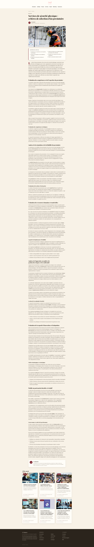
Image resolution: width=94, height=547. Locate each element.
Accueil (29, 11)
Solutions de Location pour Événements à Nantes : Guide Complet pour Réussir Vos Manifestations (63, 486)
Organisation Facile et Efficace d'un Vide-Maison (46, 485)
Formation (41, 539)
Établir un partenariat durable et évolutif (54, 56)
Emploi (50, 6)
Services (46, 6)
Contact (63, 535)
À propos (45, 465)
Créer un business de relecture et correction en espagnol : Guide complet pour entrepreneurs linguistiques (46, 512)
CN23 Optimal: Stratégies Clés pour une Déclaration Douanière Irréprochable (29, 512)
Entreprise (34, 6)
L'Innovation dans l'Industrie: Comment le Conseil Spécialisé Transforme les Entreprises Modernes (63, 512)
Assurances (60, 6)
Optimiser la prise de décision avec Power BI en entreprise (29, 485)
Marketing (55, 6)
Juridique (38, 6)
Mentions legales (65, 537)
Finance (42, 6)
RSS (63, 539)
